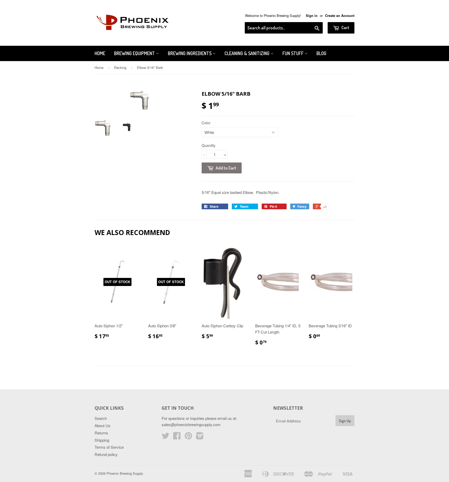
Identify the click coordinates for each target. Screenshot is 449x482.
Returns (101, 432)
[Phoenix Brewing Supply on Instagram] (200, 437)
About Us (102, 425)
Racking (120, 67)
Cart (345, 27)
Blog (321, 53)
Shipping (102, 440)
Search (101, 418)
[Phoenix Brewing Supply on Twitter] (165, 437)
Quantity (208, 145)
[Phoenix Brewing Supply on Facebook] (177, 437)
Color (206, 122)
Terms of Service (109, 447)
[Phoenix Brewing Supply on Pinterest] (188, 437)
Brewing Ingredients (190, 53)
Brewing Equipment (135, 53)
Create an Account (339, 15)
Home (100, 53)
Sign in (312, 15)
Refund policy (106, 454)
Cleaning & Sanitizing (247, 53)
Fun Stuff (293, 53)
